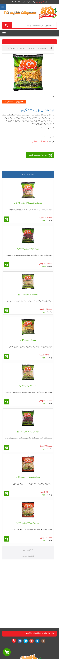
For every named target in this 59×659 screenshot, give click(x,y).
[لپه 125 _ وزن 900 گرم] (28, 327)
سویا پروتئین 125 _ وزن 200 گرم (28, 477)
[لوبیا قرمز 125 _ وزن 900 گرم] (28, 419)
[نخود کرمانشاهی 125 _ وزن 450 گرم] (28, 190)
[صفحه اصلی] (51, 48)
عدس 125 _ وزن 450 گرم (28, 294)
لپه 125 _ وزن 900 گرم (28, 340)
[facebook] (43, 641)
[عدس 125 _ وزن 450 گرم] (28, 282)
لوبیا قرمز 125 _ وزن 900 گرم (28, 431)
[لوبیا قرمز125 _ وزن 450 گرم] (28, 236)
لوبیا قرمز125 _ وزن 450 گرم (28, 248)
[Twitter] (37, 641)
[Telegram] (25, 641)
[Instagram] (20, 641)
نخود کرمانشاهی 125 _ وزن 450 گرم (28, 203)
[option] (28, 72)
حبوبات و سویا (42, 48)
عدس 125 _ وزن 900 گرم (28, 386)
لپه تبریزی (31, 48)
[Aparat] (14, 641)
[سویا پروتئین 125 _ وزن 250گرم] (28, 510)
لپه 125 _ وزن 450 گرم (16, 48)
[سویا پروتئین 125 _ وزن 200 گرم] (28, 464)
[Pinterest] (31, 641)
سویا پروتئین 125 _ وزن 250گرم (28, 523)
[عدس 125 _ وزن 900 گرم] (28, 373)
